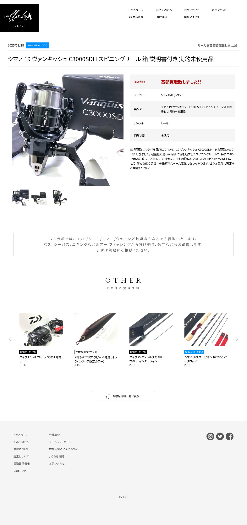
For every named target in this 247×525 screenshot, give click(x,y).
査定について (219, 10)
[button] (10, 338)
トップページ (136, 10)
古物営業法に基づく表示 (63, 449)
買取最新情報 (22, 463)
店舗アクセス (191, 17)
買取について (192, 10)
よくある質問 (136, 17)
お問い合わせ (57, 463)
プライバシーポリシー (61, 442)
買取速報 (161, 17)
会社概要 (54, 435)
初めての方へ (164, 10)
